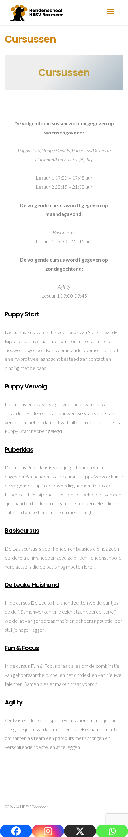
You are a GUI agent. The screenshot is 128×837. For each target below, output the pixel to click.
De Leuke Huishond (32, 584)
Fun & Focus (22, 648)
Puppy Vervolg (26, 386)
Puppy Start (22, 314)
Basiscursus (22, 530)
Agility (13, 702)
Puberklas (19, 449)
